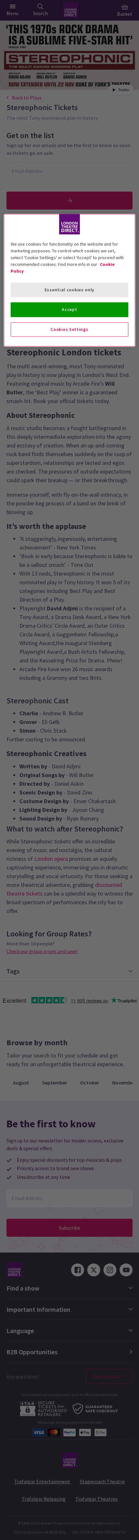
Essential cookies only (69, 290)
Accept (69, 309)
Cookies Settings (69, 329)
